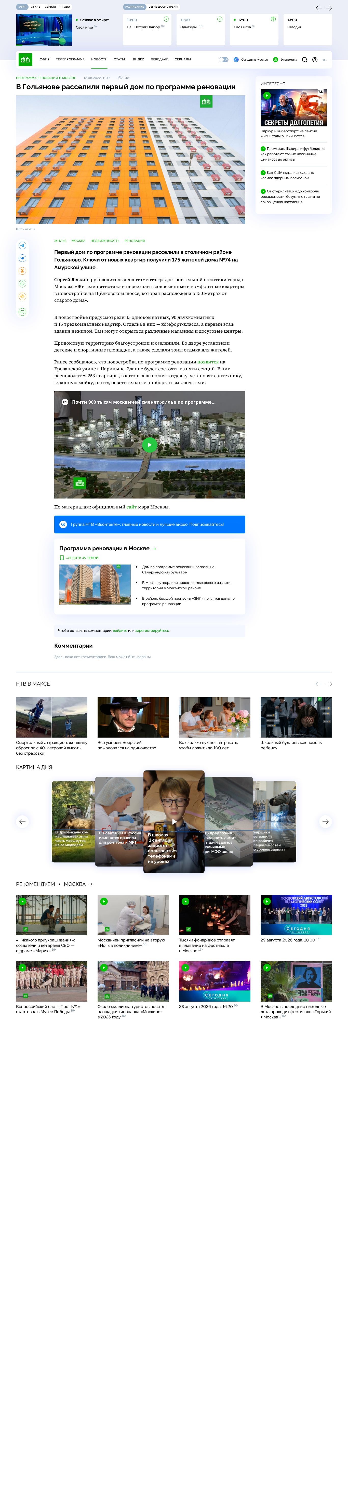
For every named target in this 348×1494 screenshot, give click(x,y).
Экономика (289, 59)
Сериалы (183, 59)
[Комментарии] (22, 312)
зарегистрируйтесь (152, 631)
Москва (79, 241)
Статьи (120, 59)
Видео (138, 59)
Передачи (159, 59)
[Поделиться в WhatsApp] (22, 283)
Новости (99, 59)
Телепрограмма (70, 59)
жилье (60, 241)
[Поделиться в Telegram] (22, 245)
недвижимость (105, 241)
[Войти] (314, 59)
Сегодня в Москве (254, 59)
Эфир (44, 59)
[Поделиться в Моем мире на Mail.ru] (22, 296)
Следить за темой (82, 558)
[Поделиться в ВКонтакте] (22, 258)
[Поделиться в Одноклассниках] (22, 271)
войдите (120, 631)
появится (208, 362)
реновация (135, 241)
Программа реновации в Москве (46, 78)
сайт (131, 507)
